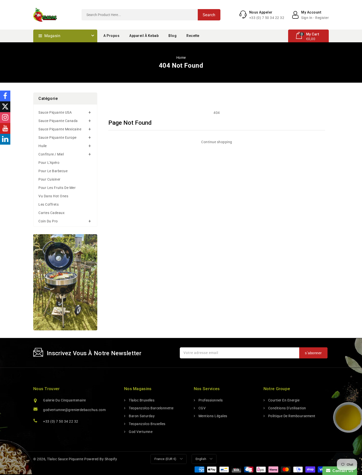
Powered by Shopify (100, 459)
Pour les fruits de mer (57, 188)
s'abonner (313, 353)
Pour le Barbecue (52, 171)
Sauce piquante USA (55, 112)
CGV (201, 408)
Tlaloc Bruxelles (141, 400)
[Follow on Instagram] (5, 117)
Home (181, 58)
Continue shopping (216, 142)
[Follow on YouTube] (5, 128)
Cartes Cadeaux (51, 213)
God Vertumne (140, 432)
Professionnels (210, 400)
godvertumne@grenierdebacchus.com (74, 410)
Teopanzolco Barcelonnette (151, 408)
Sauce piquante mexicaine (59, 129)
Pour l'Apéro (48, 163)
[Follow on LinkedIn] (5, 139)
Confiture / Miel (51, 154)
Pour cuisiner (49, 179)
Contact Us (341, 471)
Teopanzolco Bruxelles (146, 424)
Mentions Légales (212, 416)
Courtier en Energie (283, 400)
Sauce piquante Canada (58, 121)
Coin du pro (48, 221)
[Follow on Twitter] (5, 106)
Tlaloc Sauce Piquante (65, 459)
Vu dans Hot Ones (53, 196)
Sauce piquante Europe (57, 137)
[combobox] (151, 14)
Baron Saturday (141, 416)
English (201, 459)
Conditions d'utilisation (286, 408)
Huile (42, 146)
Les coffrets (48, 204)
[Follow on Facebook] (5, 96)
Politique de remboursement (291, 416)
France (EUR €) (165, 459)
